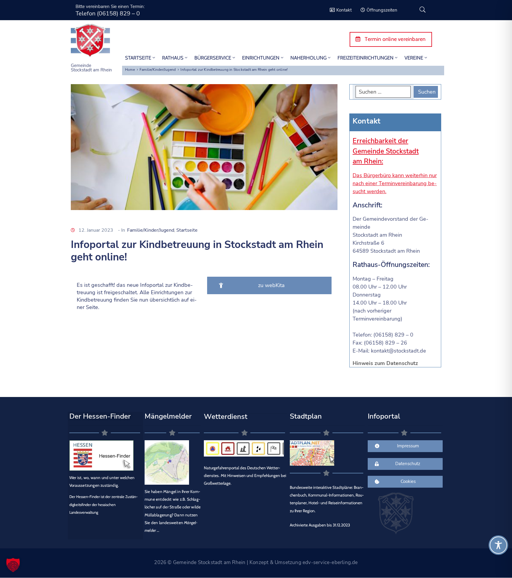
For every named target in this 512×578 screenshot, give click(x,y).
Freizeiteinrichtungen (365, 58)
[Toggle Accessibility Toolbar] (498, 545)
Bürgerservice (212, 58)
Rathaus (172, 58)
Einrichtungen (260, 58)
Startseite (187, 230)
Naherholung (308, 58)
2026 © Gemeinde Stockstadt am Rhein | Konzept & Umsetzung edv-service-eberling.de (256, 562)
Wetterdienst (225, 416)
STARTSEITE (138, 58)
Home (130, 69)
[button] (13, 565)
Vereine (413, 58)
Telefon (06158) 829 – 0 (108, 13)
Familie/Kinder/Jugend (158, 69)
